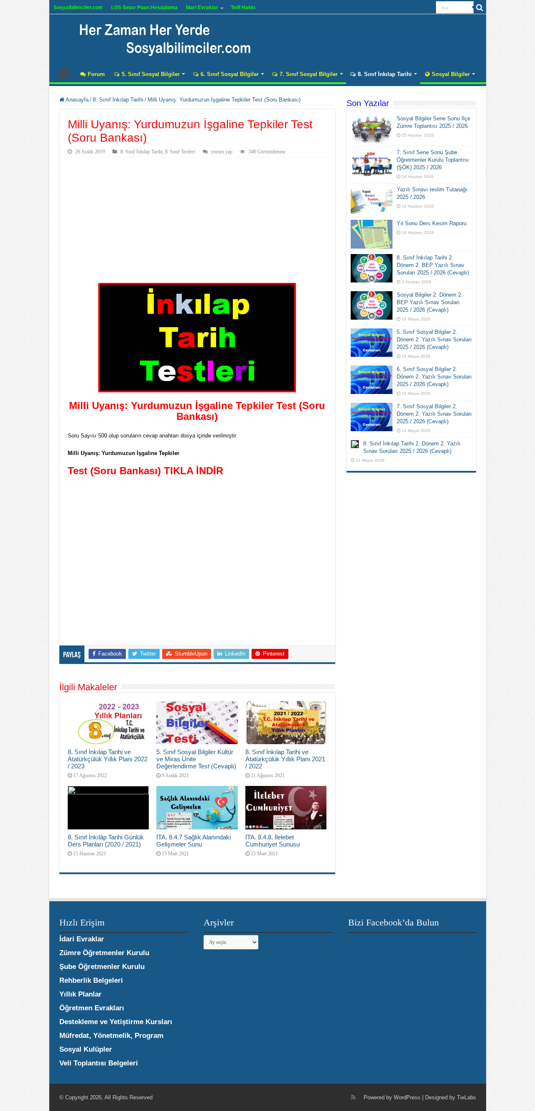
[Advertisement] (197, 220)
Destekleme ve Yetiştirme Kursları (115, 1022)
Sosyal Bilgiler (451, 74)
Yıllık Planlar (80, 994)
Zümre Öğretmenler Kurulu (104, 953)
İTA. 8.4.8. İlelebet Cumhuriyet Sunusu (272, 841)
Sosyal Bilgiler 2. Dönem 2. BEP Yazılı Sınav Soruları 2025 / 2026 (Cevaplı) (430, 302)
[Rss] (430, 8)
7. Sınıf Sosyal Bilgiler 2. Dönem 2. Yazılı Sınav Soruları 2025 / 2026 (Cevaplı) (434, 414)
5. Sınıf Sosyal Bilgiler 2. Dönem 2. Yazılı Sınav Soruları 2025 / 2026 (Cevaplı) (434, 339)
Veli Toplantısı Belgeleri (98, 1063)
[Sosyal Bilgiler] (160, 38)
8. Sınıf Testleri (180, 152)
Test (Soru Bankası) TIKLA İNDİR (145, 470)
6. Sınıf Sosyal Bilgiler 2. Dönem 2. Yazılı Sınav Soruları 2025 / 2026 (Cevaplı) (434, 376)
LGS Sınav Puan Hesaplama (144, 7)
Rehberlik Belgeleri (91, 980)
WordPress (407, 1097)
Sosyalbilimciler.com (78, 7)
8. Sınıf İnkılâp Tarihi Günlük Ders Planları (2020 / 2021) (106, 841)
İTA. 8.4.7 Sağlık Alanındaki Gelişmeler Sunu (193, 841)
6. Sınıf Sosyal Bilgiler (230, 74)
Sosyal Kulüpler (85, 1049)
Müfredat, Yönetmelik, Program (111, 1036)
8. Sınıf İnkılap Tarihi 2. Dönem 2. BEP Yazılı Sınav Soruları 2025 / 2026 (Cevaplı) (433, 265)
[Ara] (480, 7)
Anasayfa (64, 73)
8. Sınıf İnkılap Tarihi (385, 74)
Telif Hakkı (243, 7)
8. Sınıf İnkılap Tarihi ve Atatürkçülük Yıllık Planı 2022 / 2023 (108, 759)
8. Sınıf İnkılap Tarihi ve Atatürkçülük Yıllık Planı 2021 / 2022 (285, 759)
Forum (96, 74)
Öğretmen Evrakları (91, 1008)
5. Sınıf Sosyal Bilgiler (151, 74)
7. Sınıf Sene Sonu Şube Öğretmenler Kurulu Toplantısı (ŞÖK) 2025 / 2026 (433, 159)
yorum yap (221, 152)
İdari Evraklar (202, 7)
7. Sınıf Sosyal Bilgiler (309, 74)
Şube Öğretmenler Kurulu (102, 967)
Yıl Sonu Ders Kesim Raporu (431, 223)
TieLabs (466, 1097)
